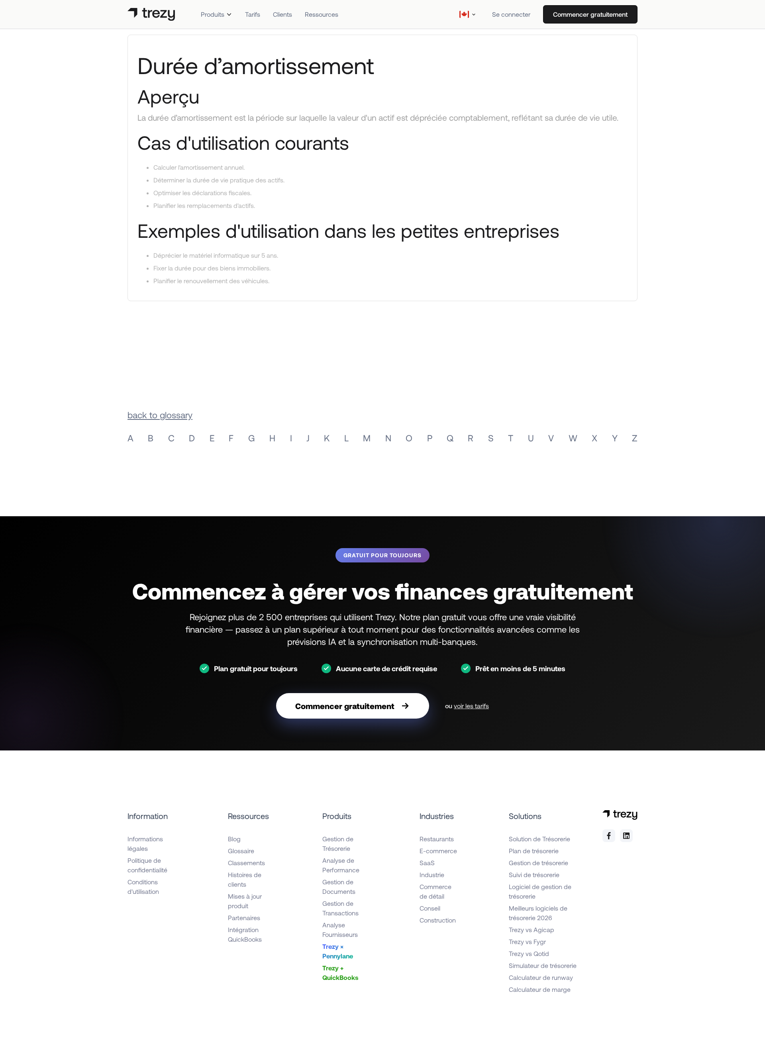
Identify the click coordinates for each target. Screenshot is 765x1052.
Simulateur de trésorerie (543, 965)
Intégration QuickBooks (245, 934)
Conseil (430, 908)
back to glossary (160, 414)
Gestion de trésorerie (538, 862)
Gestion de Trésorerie (337, 843)
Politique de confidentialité (147, 865)
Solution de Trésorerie (539, 838)
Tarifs (252, 14)
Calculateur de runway (541, 977)
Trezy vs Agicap (531, 929)
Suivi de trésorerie (534, 874)
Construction (438, 920)
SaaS (427, 862)
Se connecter (511, 14)
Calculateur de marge (540, 989)
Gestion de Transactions (340, 908)
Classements (246, 862)
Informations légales (145, 843)
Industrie (432, 874)
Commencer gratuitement (590, 14)
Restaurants (437, 838)
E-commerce (438, 850)
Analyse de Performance (340, 865)
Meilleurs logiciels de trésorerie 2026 (538, 912)
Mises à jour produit (245, 900)
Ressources (321, 14)
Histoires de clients (244, 879)
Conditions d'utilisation (143, 886)
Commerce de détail (435, 891)
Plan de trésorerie (534, 850)
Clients (282, 14)
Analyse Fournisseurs (340, 929)
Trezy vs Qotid (529, 953)
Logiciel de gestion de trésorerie (540, 891)
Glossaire (241, 850)
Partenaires (244, 917)
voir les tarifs (471, 705)
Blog (234, 838)
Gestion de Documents (338, 886)
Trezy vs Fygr (527, 941)
